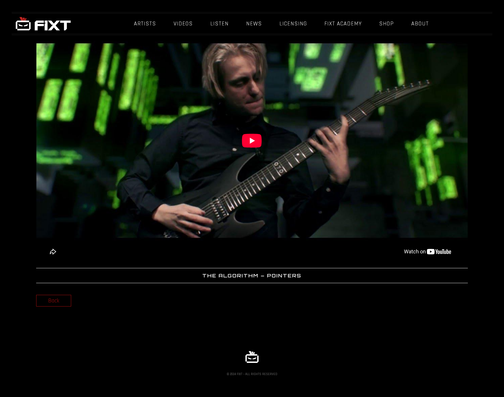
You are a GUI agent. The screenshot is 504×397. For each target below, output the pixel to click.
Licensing (293, 23)
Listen (219, 23)
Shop (386, 23)
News (254, 23)
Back (53, 300)
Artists (145, 23)
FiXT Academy (343, 23)
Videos (183, 23)
